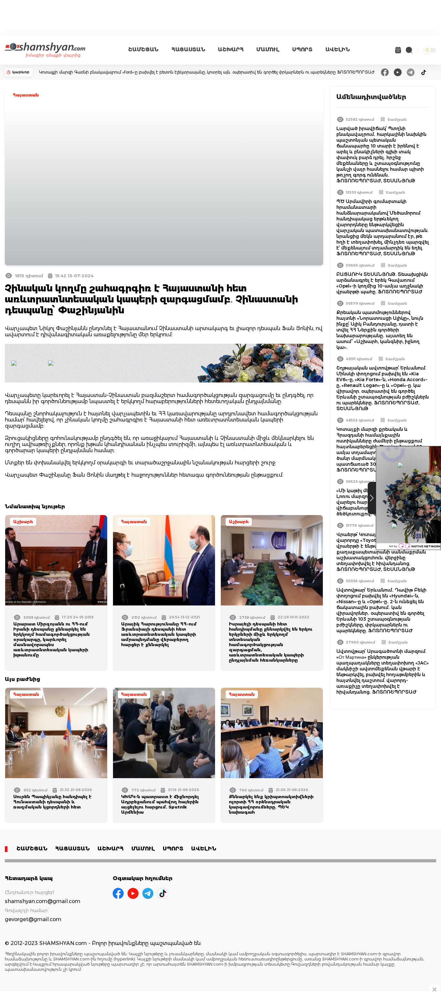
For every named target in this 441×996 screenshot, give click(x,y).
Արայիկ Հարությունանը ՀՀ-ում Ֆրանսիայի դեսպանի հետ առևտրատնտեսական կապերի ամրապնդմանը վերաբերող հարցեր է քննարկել (159, 634)
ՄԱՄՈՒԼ (267, 49)
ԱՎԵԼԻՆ (337, 49)
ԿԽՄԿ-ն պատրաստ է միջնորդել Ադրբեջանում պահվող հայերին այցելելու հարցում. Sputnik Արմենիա (160, 804)
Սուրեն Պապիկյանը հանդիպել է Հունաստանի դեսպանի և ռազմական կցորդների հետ (52, 801)
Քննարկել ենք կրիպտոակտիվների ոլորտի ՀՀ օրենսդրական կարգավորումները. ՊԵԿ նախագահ (271, 804)
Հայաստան (26, 95)
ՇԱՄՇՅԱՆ (143, 49)
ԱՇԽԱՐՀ (230, 49)
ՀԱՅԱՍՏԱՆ (188, 49)
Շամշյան (397, 119)
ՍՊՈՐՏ (302, 49)
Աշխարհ (23, 521)
